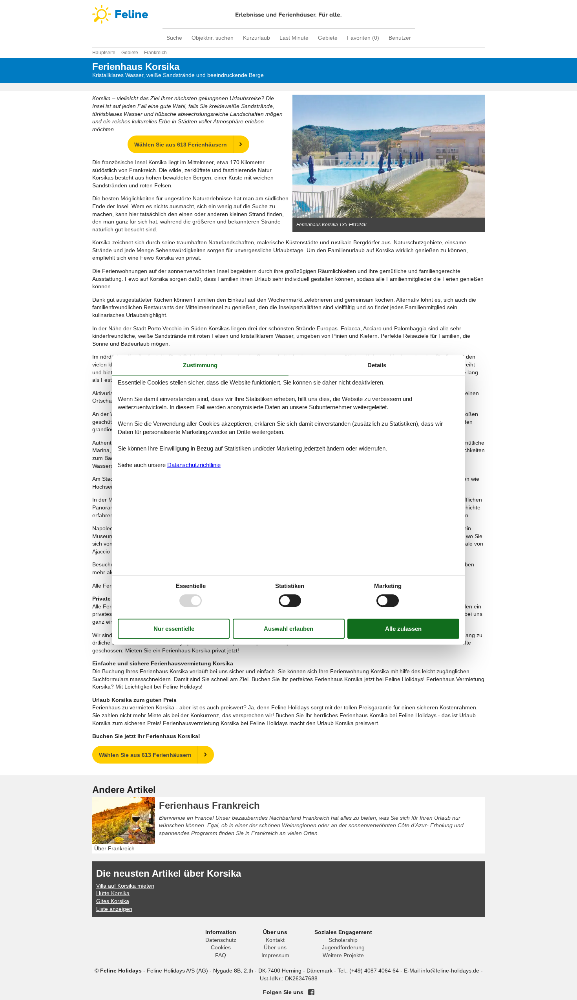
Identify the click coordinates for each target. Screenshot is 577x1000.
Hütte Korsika (113, 893)
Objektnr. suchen (213, 38)
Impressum (275, 955)
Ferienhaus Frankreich (209, 805)
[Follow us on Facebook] (311, 992)
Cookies (221, 947)
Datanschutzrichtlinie (194, 465)
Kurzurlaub (256, 38)
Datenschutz (220, 940)
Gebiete (328, 38)
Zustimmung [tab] (200, 365)
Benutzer (400, 38)
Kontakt (275, 940)
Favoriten (363, 38)
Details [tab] (376, 365)
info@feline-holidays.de (450, 970)
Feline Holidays (288, 14)
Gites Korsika (112, 901)
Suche (174, 38)
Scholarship (343, 940)
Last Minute (294, 38)
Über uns (275, 947)
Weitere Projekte (343, 955)
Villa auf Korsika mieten (125, 886)
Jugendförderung (343, 947)
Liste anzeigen (114, 909)
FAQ (220, 955)
